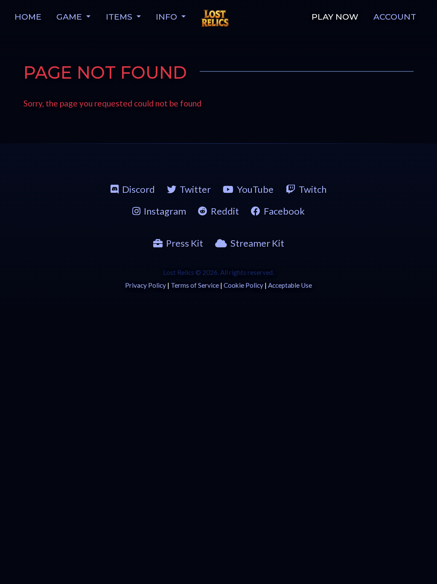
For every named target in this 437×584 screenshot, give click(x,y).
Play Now (335, 17)
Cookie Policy (243, 285)
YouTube (255, 189)
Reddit (225, 211)
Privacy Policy (145, 285)
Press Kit (184, 243)
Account (394, 17)
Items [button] (120, 17)
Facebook (284, 211)
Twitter (195, 189)
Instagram (165, 211)
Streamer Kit (257, 243)
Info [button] (167, 17)
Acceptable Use (290, 285)
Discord (138, 189)
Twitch (312, 189)
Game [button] (70, 17)
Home (28, 17)
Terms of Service (195, 285)
